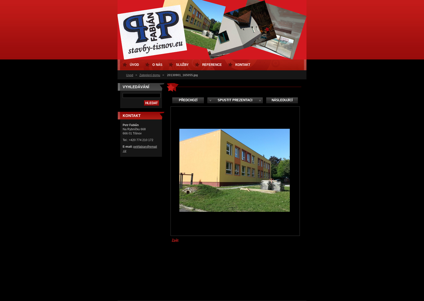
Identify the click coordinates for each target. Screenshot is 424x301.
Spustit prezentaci (235, 100)
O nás (157, 65)
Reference (212, 65)
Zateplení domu (149, 75)
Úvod (129, 75)
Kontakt (242, 65)
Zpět (175, 240)
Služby (182, 65)
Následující (282, 100)
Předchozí (188, 100)
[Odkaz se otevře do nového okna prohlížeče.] (234, 211)
